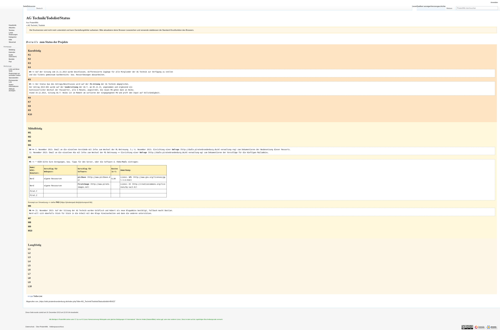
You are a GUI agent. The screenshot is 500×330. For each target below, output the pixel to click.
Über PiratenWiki (42, 327)
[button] (40, 7)
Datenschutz (30, 327)
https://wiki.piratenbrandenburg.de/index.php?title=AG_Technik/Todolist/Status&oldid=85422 (77, 301)
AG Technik (32, 25)
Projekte (63, 42)
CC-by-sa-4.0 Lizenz (81, 319)
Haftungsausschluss (56, 327)
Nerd (32, 179)
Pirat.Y (33, 191)
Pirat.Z (33, 195)
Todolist (42, 25)
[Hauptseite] (11, 10)
